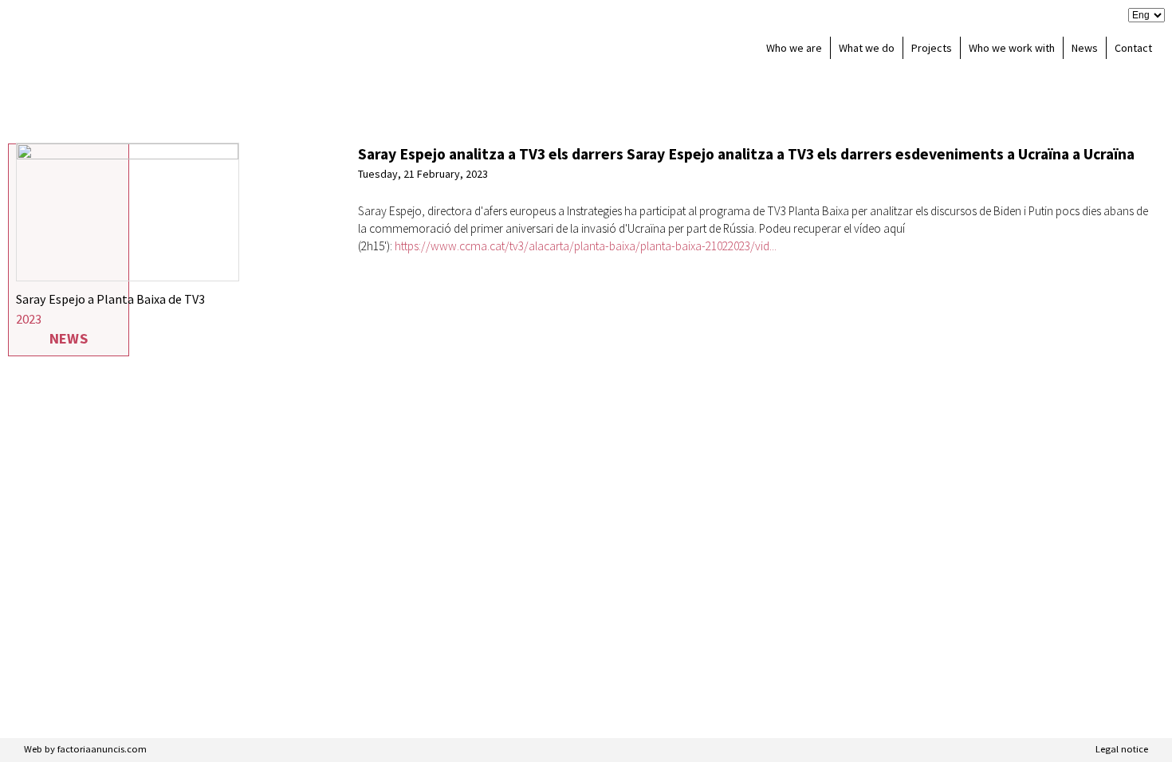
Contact (1133, 48)
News (1085, 48)
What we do (867, 48)
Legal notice (1121, 749)
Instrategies (121, 47)
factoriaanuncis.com (102, 749)
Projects (931, 48)
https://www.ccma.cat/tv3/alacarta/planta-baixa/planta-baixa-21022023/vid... (586, 245)
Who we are (794, 48)
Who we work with (1012, 48)
